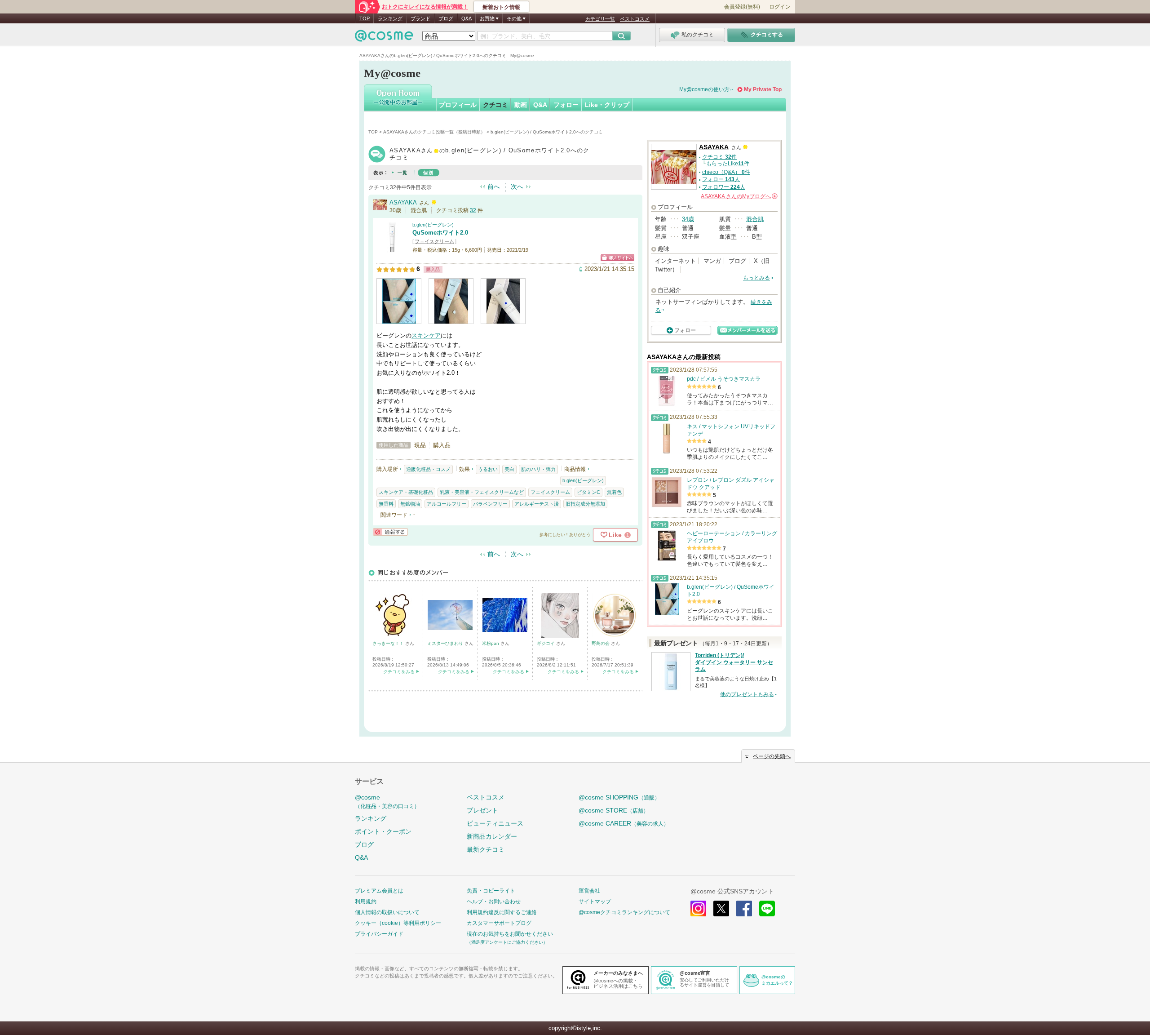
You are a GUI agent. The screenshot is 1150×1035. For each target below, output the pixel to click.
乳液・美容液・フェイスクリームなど (482, 492)
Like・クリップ (607, 104)
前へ (493, 186)
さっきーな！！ (388, 643)
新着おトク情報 (501, 7)
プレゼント (482, 810)
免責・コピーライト (491, 891)
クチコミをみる (399, 671)
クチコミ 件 (719, 157)
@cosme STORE (614, 810)
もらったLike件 (727, 163)
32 (473, 210)
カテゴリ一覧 (600, 19)
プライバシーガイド (379, 934)
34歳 (688, 219)
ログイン (780, 7)
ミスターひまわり (445, 643)
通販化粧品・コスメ (428, 469)
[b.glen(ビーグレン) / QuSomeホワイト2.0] (392, 249)
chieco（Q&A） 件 (726, 172)
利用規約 (365, 901)
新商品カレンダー (492, 836)
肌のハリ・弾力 (538, 469)
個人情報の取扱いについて (387, 912)
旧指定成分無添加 (585, 503)
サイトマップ (595, 901)
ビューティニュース (495, 823)
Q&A (466, 18)
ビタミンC (588, 492)
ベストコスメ (635, 19)
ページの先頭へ (772, 756)
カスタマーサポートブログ (499, 923)
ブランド (420, 18)
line (767, 908)
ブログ (445, 18)
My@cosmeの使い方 (704, 89)
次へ (517, 186)
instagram (698, 908)
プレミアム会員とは (379, 891)
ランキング (390, 18)
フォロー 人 (721, 179)
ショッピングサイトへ (617, 257)
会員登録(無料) (742, 7)
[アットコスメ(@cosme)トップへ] (384, 38)
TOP (364, 18)
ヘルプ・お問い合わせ (494, 901)
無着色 (614, 492)
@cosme (387, 801)
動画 (520, 104)
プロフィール (458, 104)
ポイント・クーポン (383, 831)
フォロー (566, 104)
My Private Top (763, 89)
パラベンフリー (490, 503)
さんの (738, 196)
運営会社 (589, 891)
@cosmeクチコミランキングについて (624, 912)
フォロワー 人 (723, 187)
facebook (744, 908)
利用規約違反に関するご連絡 (502, 912)
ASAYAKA (403, 202)
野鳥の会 (601, 643)
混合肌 (755, 219)
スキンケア (426, 335)
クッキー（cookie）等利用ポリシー (398, 923)
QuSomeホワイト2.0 (440, 232)
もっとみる (756, 278)
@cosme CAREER (624, 823)
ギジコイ (546, 643)
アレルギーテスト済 (536, 503)
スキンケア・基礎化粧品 (406, 492)
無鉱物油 (410, 503)
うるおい (488, 469)
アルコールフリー (446, 503)
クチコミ (495, 104)
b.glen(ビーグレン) (433, 224)
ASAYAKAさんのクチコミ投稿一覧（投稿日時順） (434, 131)
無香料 (386, 503)
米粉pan (491, 643)
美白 (509, 469)
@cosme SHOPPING (619, 797)
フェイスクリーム (434, 241)
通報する (390, 532)
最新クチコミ (485, 849)
